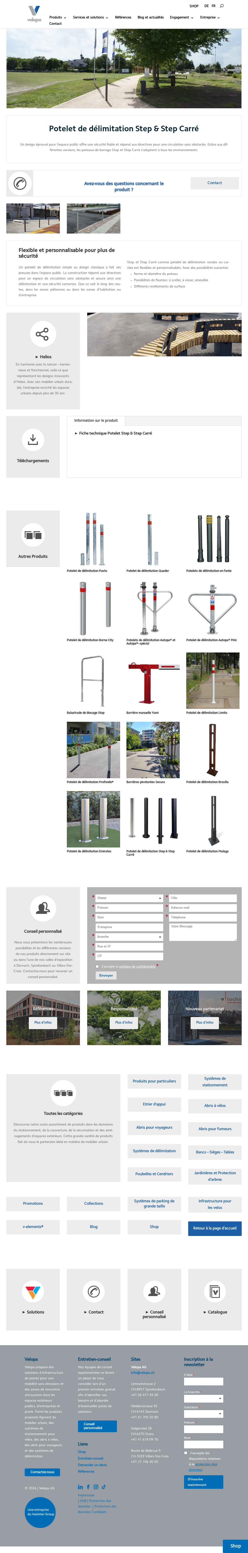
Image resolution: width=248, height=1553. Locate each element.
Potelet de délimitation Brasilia (207, 782)
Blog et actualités (151, 17)
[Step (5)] (93, 233)
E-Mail (188, 1375)
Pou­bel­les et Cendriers (154, 1174)
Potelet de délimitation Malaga (207, 851)
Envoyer (106, 975)
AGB (83, 1501)
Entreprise (208, 17)
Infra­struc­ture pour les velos (215, 1204)
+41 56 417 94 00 (144, 1395)
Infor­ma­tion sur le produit (96, 421)
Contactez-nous (42, 1472)
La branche (192, 1392)
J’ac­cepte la (129, 966)
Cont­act (215, 183)
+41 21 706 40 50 (144, 1462)
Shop (154, 1227)
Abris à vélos (215, 1106)
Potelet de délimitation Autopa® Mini (211, 640)
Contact (55, 24)
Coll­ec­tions (93, 1204)
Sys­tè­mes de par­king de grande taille (154, 1203)
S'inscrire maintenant (197, 1482)
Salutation (191, 1407)
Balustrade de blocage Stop (85, 712)
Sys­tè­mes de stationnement (214, 1082)
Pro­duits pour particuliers (154, 1081)
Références (123, 17)
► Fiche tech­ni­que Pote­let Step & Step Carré (113, 433)
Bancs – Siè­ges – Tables (215, 1152)
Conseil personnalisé (93, 1426)
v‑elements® (33, 1227)
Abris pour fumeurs (215, 1129)
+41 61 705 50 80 (144, 1417)
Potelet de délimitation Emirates (89, 851)
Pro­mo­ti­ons (33, 1204)
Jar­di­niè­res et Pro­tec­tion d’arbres (215, 1176)
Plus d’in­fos (43, 1023)
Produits (55, 17)
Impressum (86, 1495)
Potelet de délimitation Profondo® (90, 782)
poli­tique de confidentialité (137, 966)
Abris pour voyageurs (154, 1128)
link (43, 315)
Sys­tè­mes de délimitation (154, 1151)
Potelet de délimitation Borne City (90, 640)
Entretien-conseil (90, 1458)
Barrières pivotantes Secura (145, 782)
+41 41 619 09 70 (144, 1440)
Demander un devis (92, 1465)
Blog (94, 1227)
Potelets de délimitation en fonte (209, 571)
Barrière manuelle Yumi (142, 712)
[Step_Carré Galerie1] (33, 233)
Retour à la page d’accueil (215, 1228)
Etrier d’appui (154, 1104)
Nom (187, 1438)
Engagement (179, 17)
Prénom (189, 1422)
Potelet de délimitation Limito (206, 712)
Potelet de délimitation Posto (87, 571)
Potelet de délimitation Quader (147, 571)
